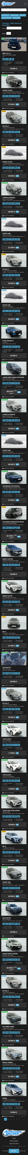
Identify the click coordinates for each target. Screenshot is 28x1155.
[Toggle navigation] (25, 3)
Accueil (14, 1138)
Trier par (4, 28)
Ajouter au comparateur (9, 72)
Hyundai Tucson (14, 15)
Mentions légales (14, 1141)
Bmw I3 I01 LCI (5, 15)
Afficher (4, 33)
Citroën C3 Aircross (6, 17)
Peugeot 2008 (16, 17)
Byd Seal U (22, 15)
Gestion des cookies (14, 1143)
